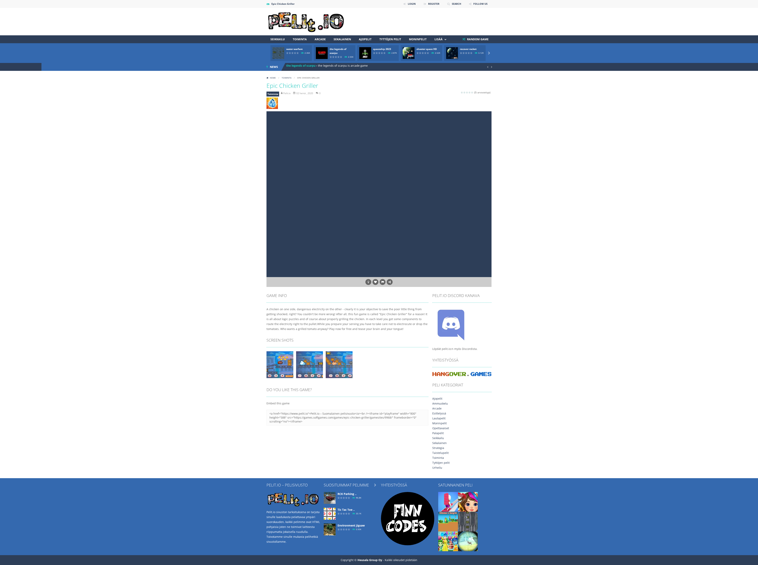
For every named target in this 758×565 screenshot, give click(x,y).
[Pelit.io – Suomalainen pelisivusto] (305, 21)
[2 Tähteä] (464, 92)
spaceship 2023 (382, 49)
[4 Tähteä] (469, 92)
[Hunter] (468, 541)
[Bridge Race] (448, 501)
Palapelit (438, 433)
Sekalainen (342, 39)
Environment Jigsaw (351, 525)
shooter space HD (427, 49)
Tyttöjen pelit (390, 39)
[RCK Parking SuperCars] (330, 497)
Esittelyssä (439, 413)
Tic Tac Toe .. (346, 510)
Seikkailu (277, 39)
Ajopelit (365, 39)
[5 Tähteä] (472, 92)
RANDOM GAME (477, 39)
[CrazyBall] (468, 521)
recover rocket (468, 49)
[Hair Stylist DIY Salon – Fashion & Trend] (468, 501)
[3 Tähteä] (467, 92)
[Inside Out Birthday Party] (448, 541)
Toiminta (300, 39)
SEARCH (456, 4)
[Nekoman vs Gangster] (448, 521)
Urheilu (437, 467)
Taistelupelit (440, 453)
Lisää (438, 39)
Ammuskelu (440, 403)
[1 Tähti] (462, 92)
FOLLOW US (480, 4)
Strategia (438, 448)
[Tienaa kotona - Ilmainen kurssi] (407, 518)
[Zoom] (279, 364)
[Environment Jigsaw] (330, 529)
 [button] (383, 282)
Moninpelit (418, 39)
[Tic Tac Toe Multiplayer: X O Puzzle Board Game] (330, 513)
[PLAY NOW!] (278, 53)
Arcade (320, 39)
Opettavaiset (440, 428)
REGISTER (433, 4)
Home (272, 77)
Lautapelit (439, 418)
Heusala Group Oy (369, 560)
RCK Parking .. (347, 494)
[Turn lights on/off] (368, 282)
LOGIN (412, 4)
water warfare (294, 49)
